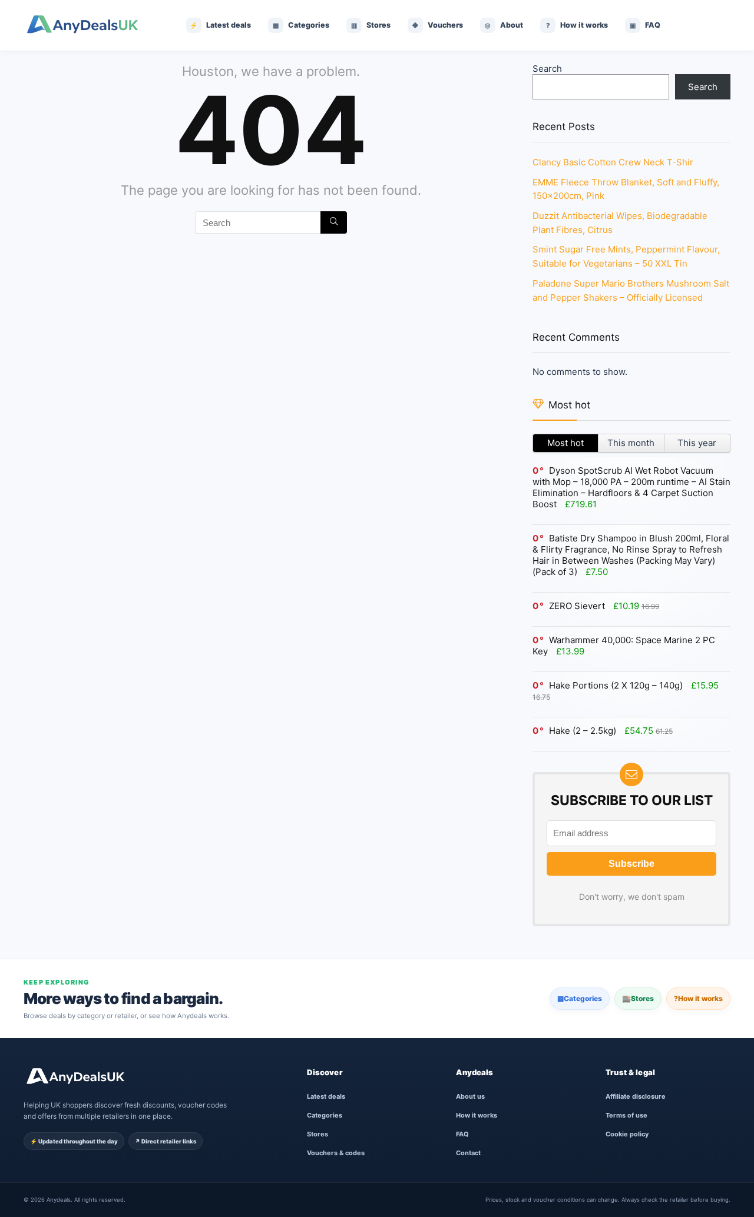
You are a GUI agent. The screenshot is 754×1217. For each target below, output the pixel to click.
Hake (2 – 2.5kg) (582, 730)
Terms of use (626, 1115)
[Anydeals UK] (91, 25)
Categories (579, 998)
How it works (698, 998)
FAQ (462, 1134)
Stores (638, 998)
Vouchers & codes (336, 1153)
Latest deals (326, 1096)
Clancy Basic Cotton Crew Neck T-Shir (613, 162)
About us (470, 1096)
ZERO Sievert (577, 605)
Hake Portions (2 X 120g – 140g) (616, 685)
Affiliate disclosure (636, 1096)
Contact (468, 1153)
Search (547, 68)
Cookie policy (627, 1134)
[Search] (333, 222)
